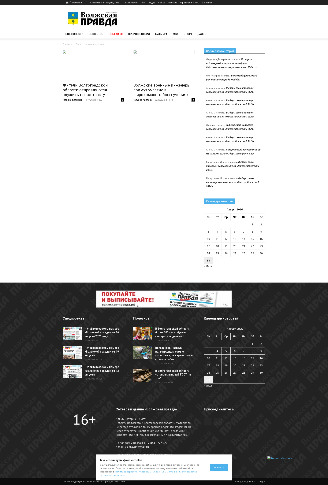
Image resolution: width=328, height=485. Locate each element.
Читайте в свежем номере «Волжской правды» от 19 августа (102, 351)
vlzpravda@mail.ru (137, 447)
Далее (201, 33)
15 (252, 239)
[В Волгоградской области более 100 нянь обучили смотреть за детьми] (142, 333)
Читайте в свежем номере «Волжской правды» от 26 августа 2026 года (102, 332)
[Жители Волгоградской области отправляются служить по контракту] (93, 65)
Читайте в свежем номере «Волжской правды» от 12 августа (102, 370)
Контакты (207, 2)
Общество (96, 33)
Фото (143, 2)
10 (208, 239)
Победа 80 (116, 33)
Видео (152, 2)
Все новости (131, 2)
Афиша (161, 2)
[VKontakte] (262, 2)
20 (234, 246)
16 (261, 239)
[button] (260, 34)
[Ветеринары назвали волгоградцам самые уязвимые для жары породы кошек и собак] (142, 352)
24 (208, 253)
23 (261, 246)
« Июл (208, 266)
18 (217, 246)
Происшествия (139, 33)
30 (261, 253)
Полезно (172, 2)
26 (226, 253)
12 (226, 239)
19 (226, 246)
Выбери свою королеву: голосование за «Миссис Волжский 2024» (232, 166)
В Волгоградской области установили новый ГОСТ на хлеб (173, 374)
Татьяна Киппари (72, 99)
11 (217, 239)
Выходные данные (244, 481)
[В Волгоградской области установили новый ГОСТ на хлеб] (142, 375)
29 (252, 253)
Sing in (261, 481)
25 (217, 253)
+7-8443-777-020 (156, 443)
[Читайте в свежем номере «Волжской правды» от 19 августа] (72, 352)
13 (234, 239)
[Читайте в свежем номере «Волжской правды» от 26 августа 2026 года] (72, 333)
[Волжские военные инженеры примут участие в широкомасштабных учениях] (164, 65)
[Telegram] (256, 2)
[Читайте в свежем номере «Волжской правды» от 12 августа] (72, 371)
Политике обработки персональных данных (139, 471)
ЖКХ (175, 33)
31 (208, 260)
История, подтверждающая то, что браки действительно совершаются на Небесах (232, 63)
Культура (161, 33)
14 (243, 239)
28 (243, 253)
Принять (219, 467)
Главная (67, 44)
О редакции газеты (189, 2)
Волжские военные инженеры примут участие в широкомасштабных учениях (161, 90)
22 (252, 246)
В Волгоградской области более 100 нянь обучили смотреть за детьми (172, 332)
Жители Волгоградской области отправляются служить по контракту (85, 90)
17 (208, 246)
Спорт (188, 33)
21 (243, 246)
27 (234, 253)
